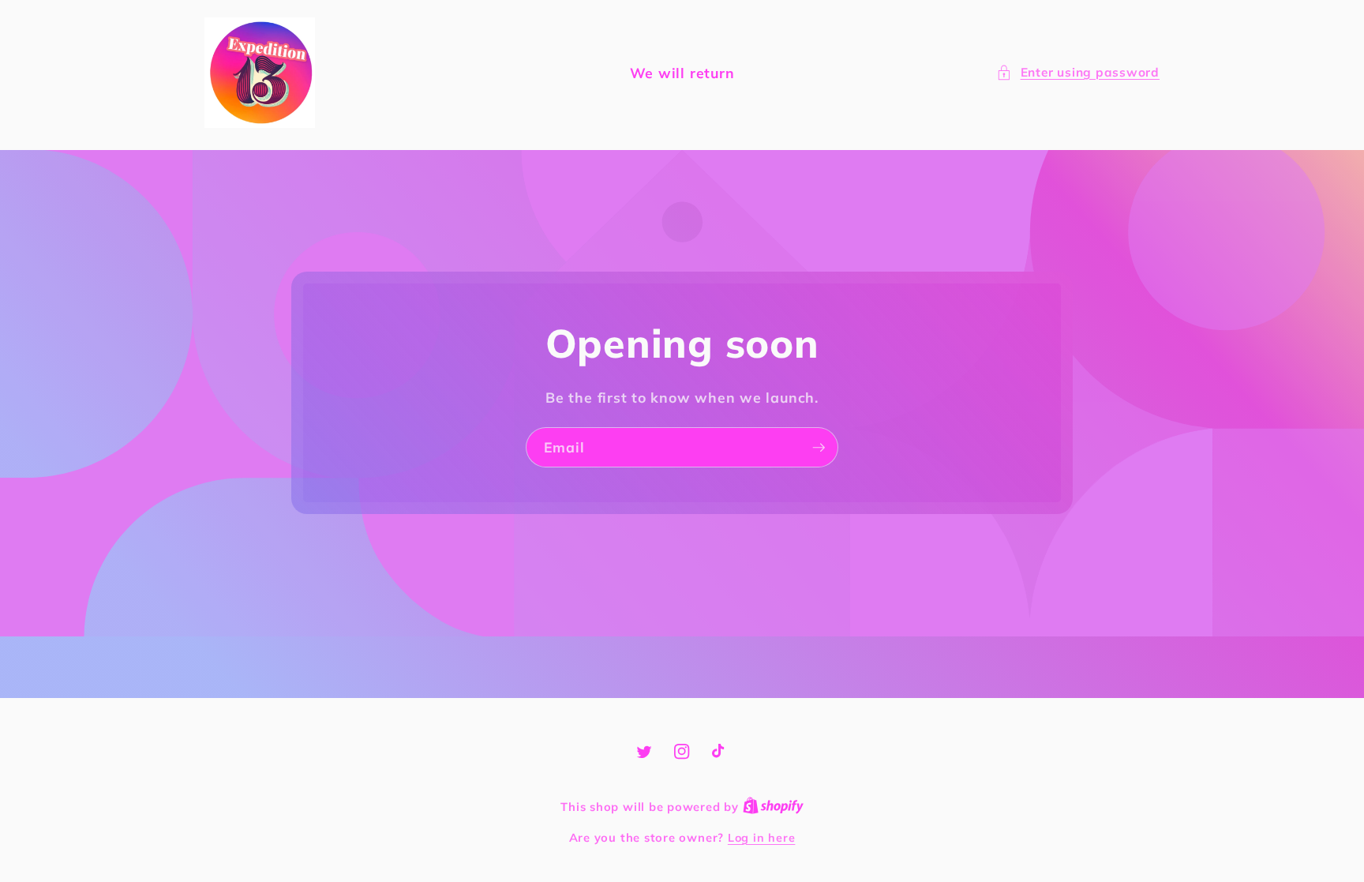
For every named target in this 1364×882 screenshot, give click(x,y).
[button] (1078, 73)
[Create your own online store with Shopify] (773, 807)
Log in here (761, 838)
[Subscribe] (819, 447)
